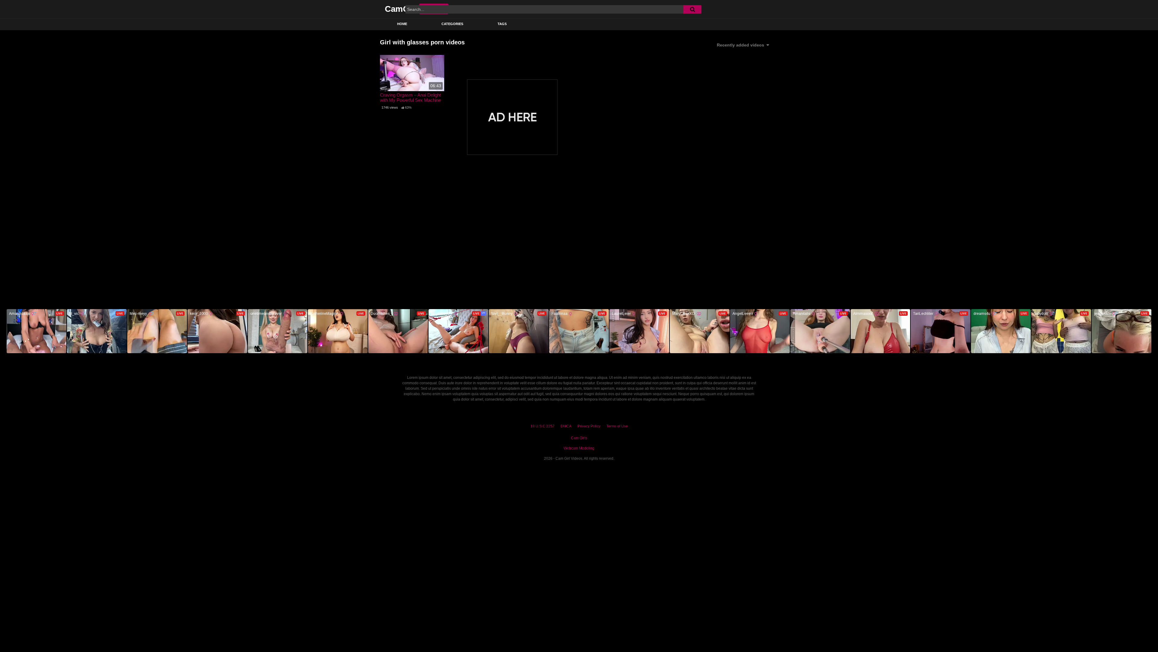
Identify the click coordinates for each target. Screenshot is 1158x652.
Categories (452, 24)
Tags (502, 24)
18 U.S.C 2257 (542, 426)
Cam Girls (579, 438)
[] (692, 9)
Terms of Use (617, 426)
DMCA (566, 426)
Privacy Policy (588, 426)
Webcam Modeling (579, 448)
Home (402, 24)
